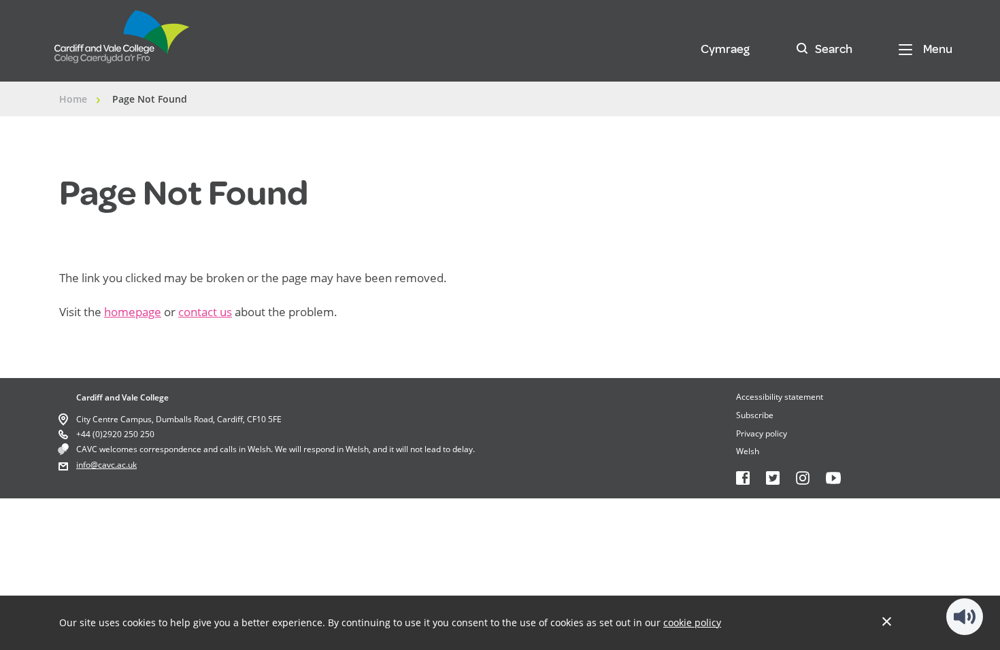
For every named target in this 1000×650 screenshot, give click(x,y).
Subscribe (754, 415)
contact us (205, 312)
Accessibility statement (779, 397)
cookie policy (692, 622)
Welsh (747, 451)
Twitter (773, 478)
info (83, 465)
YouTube (833, 478)
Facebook (743, 478)
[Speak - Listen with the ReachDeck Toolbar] (964, 616)
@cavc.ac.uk (113, 465)
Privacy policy (761, 433)
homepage (132, 312)
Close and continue (887, 621)
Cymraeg (725, 49)
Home (73, 98)
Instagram (803, 478)
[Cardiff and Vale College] (122, 42)
